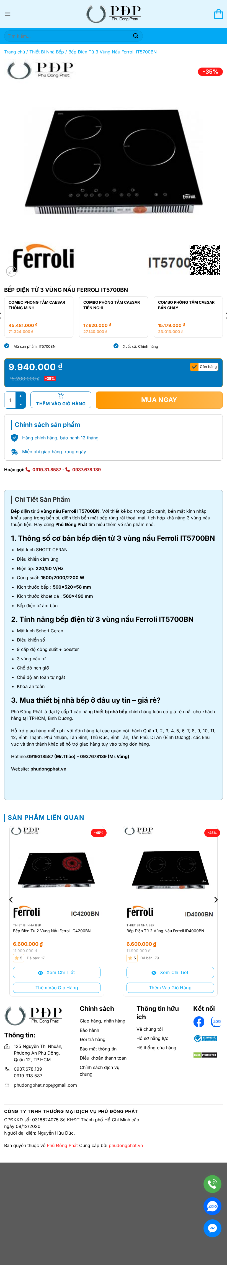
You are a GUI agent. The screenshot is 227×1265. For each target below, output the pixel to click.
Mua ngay (159, 400)
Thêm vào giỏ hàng (61, 403)
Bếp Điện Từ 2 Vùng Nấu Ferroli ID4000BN (165, 930)
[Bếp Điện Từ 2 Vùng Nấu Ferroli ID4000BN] (170, 873)
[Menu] (7, 13)
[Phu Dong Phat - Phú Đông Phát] (113, 14)
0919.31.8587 (46, 469)
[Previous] (12, 899)
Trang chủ (14, 52)
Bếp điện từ (29, 605)
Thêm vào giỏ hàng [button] (56, 987)
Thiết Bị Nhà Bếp (46, 52)
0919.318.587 (28, 1075)
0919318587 (40, 756)
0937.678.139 (86, 469)
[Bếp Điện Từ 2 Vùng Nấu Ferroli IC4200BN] (57, 873)
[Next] (215, 899)
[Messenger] (212, 1228)
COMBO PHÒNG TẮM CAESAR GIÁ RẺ (186, 305)
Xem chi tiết (60, 972)
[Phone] (212, 1184)
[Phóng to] (11, 271)
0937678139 (93, 756)
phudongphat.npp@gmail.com (45, 1085)
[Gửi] (135, 35)
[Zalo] (212, 1206)
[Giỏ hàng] (218, 14)
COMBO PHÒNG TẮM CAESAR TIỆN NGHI (37, 305)
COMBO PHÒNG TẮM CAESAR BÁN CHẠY (111, 305)
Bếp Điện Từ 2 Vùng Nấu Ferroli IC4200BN (52, 930)
